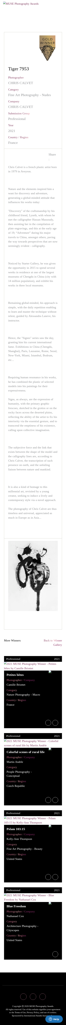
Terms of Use (20, 1012)
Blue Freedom (16, 906)
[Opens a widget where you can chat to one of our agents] (54, 1019)
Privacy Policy (33, 1012)
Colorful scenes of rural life (26, 752)
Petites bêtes (15, 674)
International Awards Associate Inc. (39, 1015)
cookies (53, 1012)
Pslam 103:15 (16, 829)
